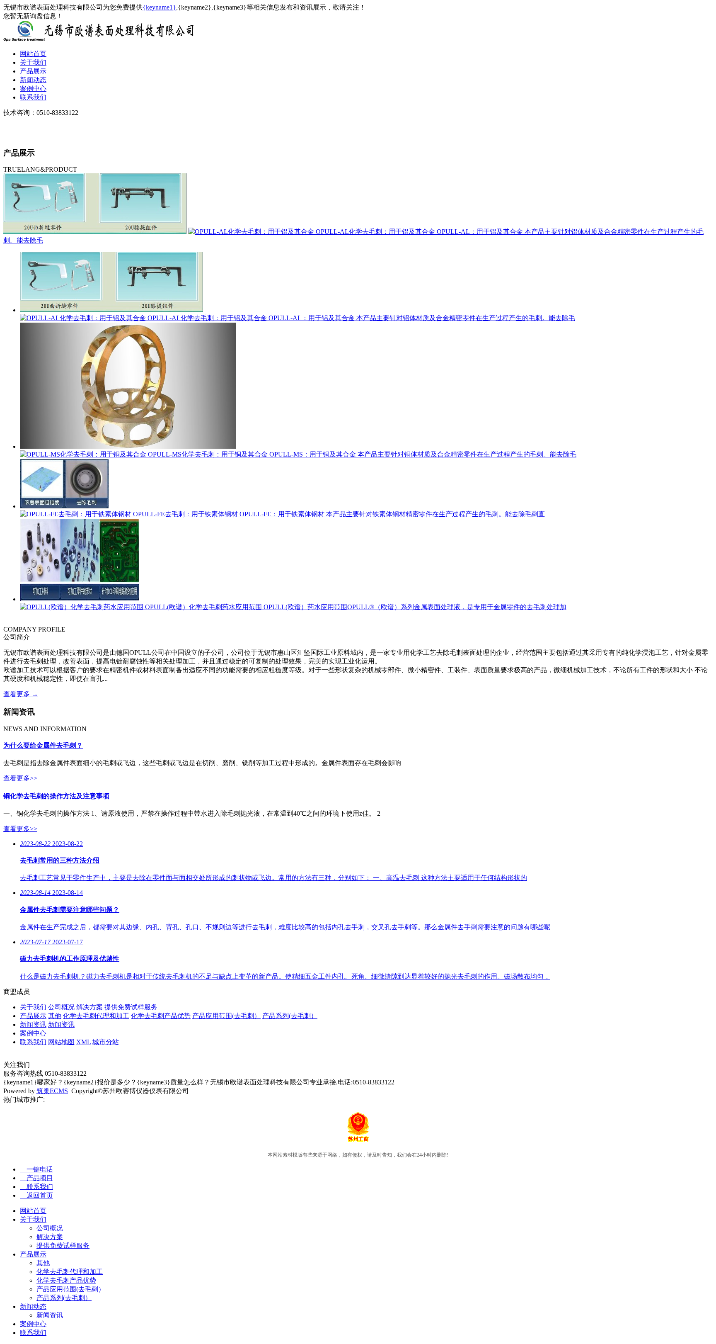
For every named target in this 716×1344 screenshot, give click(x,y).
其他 (54, 1015)
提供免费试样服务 (130, 1007)
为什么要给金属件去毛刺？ (43, 745)
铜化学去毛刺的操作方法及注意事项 (56, 796)
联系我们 (33, 97)
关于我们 (33, 62)
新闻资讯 (33, 1024)
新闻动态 (33, 79)
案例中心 (33, 88)
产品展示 (33, 71)
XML (83, 1041)
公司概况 (61, 1007)
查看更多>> (20, 778)
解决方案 (89, 1007)
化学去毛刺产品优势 (161, 1015)
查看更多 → (20, 694)
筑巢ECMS (52, 1090)
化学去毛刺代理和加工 (96, 1015)
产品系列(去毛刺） (289, 1015)
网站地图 (61, 1041)
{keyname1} (159, 7)
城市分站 (105, 1041)
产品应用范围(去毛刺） (226, 1015)
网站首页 (33, 53)
